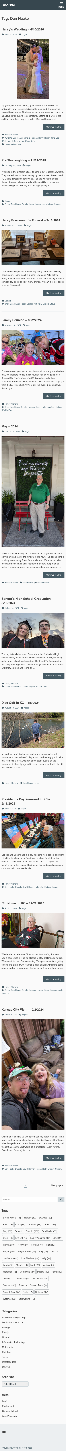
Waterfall (9, 1298)
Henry (41, 137)
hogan (24, 34)
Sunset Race (11, 1292)
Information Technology (13, 1342)
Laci (58, 137)
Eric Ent (21, 1237)
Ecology (6, 1327)
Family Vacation (40, 1237)
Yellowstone (27, 1298)
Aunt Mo (8, 137)
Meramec (10, 1271)
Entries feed (8, 1406)
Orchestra (23, 1278)
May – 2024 (10, 426)
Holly (44, 407)
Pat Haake (40, 1278)
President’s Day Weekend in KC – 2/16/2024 (26, 801)
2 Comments (43, 582)
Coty (7, 1231)
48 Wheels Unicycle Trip (13, 1317)
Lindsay (47, 886)
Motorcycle (27, 1271)
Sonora (17, 140)
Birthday (29, 1217)
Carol (20, 1224)
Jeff (35, 303)
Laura (8, 1264)
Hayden (40, 990)
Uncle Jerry (30, 140)
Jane (53, 137)
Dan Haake (18, 137)
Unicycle (41, 1292)
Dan (19, 1231)
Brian (7, 303)
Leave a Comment (13, 144)
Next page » (57, 1185)
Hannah (34, 137)
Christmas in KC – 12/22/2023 (23, 903)
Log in (5, 1401)
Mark (35, 1264)
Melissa (48, 1264)
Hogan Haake (27, 1251)
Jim (41, 886)
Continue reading (55, 127)
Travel (5, 1356)
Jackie (30, 303)
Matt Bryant (7, 140)
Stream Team (38, 1285)
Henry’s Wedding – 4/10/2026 (23, 29)
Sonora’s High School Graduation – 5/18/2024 (27, 600)
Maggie (22, 1264)
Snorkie (8, 4)
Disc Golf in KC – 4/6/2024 (20, 702)
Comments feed (10, 1410)
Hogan (47, 137)
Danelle (26, 137)
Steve (52, 303)
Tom (22, 140)
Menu (61, 6)
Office (8, 1278)
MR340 (43, 1271)
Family (8, 134)
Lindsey (58, 407)
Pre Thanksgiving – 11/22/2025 (24, 160)
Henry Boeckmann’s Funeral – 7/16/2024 (31, 220)
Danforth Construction (12, 1322)
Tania (45, 686)
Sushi (28, 1292)
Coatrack (34, 1224)
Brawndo (45, 1217)
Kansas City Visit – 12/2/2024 (23, 1009)
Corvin (7, 204)
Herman (37, 1244)
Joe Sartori (10, 1258)
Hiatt (50, 1244)
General (14, 134)
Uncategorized (9, 1361)
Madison (49, 204)
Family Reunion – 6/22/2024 (22, 320)
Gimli (57, 1237)
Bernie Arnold (12, 1217)
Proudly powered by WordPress (17, 1447)
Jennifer (50, 407)
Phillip (5, 410)
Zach (10, 410)
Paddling (6, 1352)
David (25, 886)
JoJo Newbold (30, 1258)
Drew (8, 1237)
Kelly (40, 303)
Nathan (57, 1271)
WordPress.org (9, 1416)
